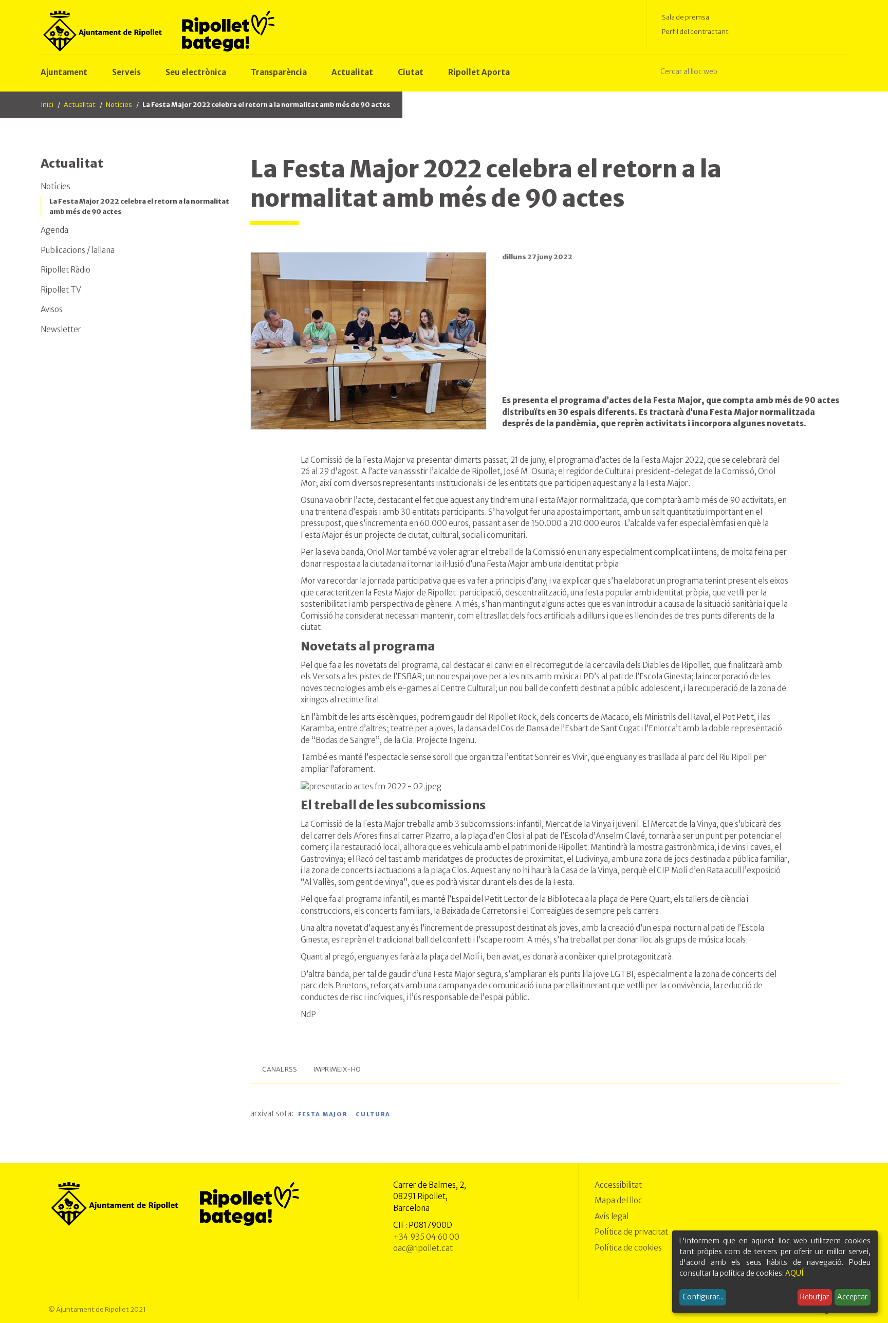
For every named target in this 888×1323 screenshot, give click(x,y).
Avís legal (611, 1216)
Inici (47, 104)
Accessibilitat (618, 1185)
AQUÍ (794, 1273)
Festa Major (322, 1114)
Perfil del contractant (695, 31)
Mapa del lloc (618, 1200)
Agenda (54, 230)
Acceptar (852, 1296)
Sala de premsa (685, 17)
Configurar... (703, 1296)
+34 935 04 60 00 (426, 1237)
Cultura (373, 1114)
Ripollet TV (61, 290)
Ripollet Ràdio (65, 270)
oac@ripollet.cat (423, 1248)
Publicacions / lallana (78, 250)
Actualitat (80, 104)
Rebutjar (814, 1296)
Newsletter (61, 329)
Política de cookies (628, 1248)
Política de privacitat (631, 1232)
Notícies (119, 104)
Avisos (52, 309)
